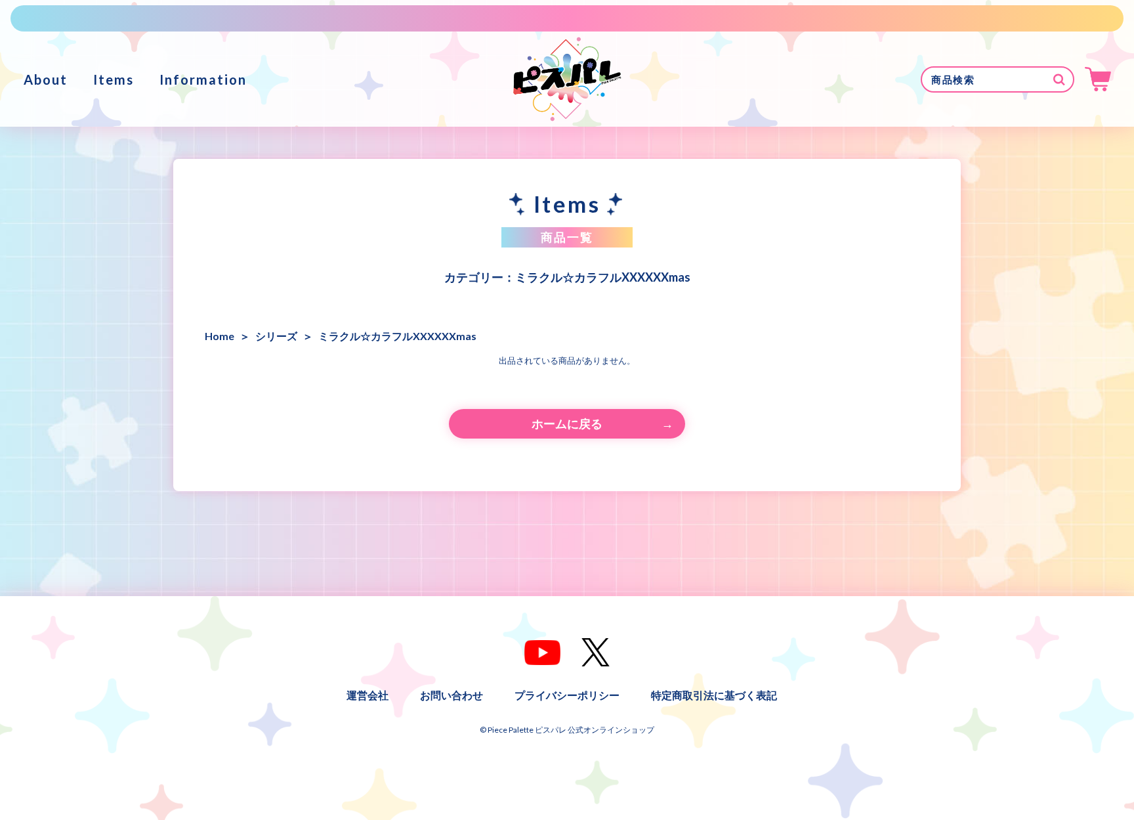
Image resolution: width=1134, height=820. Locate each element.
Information (203, 79)
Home (219, 336)
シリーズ (276, 336)
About (46, 79)
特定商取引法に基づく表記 (714, 695)
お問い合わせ (451, 695)
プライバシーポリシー (567, 695)
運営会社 (367, 695)
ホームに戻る (567, 423)
